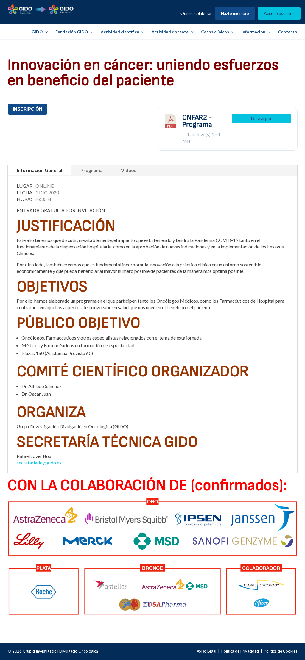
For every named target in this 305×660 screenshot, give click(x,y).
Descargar (261, 118)
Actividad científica (120, 32)
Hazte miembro (235, 13)
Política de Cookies (280, 651)
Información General (39, 170)
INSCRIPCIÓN (27, 109)
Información (253, 32)
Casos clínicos (215, 32)
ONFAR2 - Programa (197, 121)
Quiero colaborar (196, 13)
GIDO (37, 32)
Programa (91, 170)
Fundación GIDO (71, 32)
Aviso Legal (206, 651)
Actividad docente (170, 32)
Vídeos (128, 170)
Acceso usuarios (279, 13)
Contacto (287, 32)
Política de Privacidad (240, 651)
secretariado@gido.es (39, 462)
